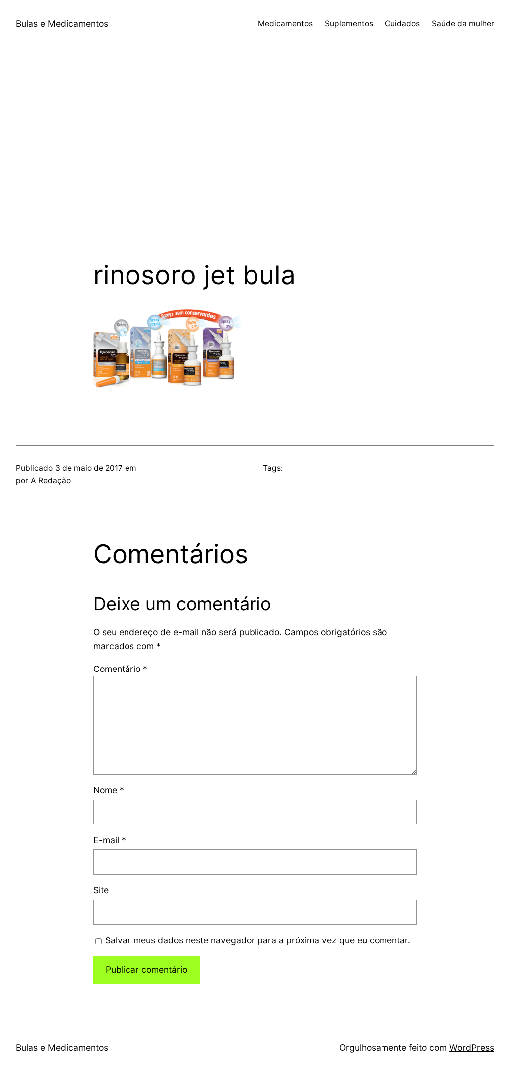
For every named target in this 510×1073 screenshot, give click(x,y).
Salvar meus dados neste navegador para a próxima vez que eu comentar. (257, 940)
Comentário (120, 669)
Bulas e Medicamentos (62, 23)
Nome (108, 790)
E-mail (109, 840)
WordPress (471, 1047)
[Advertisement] (255, 154)
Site (101, 890)
